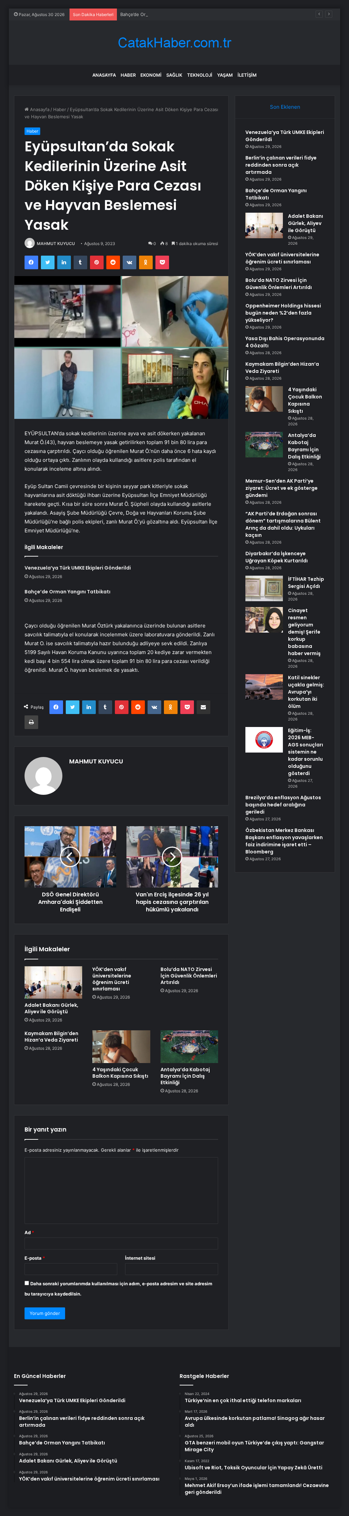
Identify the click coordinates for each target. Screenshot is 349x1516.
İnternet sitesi (140, 1258)
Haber (128, 75)
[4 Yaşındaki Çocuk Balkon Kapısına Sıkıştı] (121, 1046)
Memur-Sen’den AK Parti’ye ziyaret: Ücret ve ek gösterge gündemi (281, 488)
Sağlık (174, 75)
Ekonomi (151, 75)
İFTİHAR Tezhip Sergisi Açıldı (306, 583)
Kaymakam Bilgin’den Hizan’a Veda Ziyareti (51, 1036)
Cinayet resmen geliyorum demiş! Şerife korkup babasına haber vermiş (304, 632)
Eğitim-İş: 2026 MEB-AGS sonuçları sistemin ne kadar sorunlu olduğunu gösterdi (305, 752)
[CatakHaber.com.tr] (174, 42)
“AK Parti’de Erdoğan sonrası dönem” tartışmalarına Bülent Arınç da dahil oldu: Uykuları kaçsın (283, 524)
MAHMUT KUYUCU (56, 243)
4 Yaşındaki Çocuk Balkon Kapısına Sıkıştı (120, 1072)
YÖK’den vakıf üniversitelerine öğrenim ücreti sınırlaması (111, 979)
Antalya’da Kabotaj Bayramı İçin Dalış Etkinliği (185, 1076)
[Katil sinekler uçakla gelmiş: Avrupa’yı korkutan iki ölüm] (264, 687)
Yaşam (225, 75)
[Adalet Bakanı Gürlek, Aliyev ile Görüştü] (53, 982)
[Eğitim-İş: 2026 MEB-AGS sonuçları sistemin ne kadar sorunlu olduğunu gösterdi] (264, 740)
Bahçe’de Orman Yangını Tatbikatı (155, 14)
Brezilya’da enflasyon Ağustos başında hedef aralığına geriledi (283, 804)
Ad (29, 1232)
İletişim (247, 75)
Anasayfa (104, 75)
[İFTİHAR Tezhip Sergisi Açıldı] (264, 588)
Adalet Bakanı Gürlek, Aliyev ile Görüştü (51, 1008)
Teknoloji (199, 75)
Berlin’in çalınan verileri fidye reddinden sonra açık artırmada (281, 165)
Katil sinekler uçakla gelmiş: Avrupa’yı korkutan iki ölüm (306, 692)
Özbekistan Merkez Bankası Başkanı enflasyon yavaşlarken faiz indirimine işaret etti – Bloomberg (284, 841)
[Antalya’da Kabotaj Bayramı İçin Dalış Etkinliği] (189, 1046)
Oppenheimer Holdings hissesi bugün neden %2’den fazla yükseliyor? (283, 312)
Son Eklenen (285, 107)
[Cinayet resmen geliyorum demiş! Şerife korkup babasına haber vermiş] (264, 620)
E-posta (35, 1258)
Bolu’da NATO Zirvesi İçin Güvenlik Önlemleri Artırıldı (189, 976)
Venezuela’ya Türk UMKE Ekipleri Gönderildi (78, 567)
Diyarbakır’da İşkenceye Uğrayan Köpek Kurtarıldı (276, 557)
